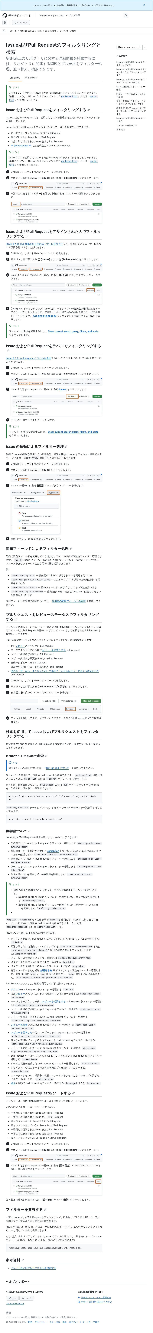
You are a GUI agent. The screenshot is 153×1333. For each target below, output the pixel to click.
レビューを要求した (21, 1032)
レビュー (20, 645)
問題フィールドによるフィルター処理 (37, 548)
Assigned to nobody (44, 315)
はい (14, 1298)
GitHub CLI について (57, 767)
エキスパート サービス (80, 1322)
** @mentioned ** (21, 145)
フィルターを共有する (24, 1209)
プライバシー (41, 1322)
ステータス (55, 1322)
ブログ (96, 1322)
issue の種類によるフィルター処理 (35, 446)
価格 (64, 1322)
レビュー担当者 (19, 1024)
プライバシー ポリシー (15, 1303)
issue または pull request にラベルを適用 (28, 358)
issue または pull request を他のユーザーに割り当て (34, 243)
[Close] (144, 5)
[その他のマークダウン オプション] (144, 47)
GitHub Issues (27, 31)
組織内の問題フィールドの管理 (69, 601)
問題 (40, 31)
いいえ (28, 1298)
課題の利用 (50, 31)
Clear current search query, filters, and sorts (73, 331)
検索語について (16, 831)
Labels (62, 389)
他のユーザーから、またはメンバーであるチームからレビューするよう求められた (55, 670)
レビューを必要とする (54, 650)
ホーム (13, 31)
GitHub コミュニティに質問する (96, 1297)
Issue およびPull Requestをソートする (38, 1093)
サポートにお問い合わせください (96, 1301)
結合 (13, 1083)
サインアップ (21, 22)
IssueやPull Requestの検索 (25, 756)
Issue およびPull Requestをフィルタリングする (46, 110)
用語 (30, 1322)
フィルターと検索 (68, 31)
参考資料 (13, 1260)
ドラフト (15, 989)
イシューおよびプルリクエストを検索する (33, 1267)
